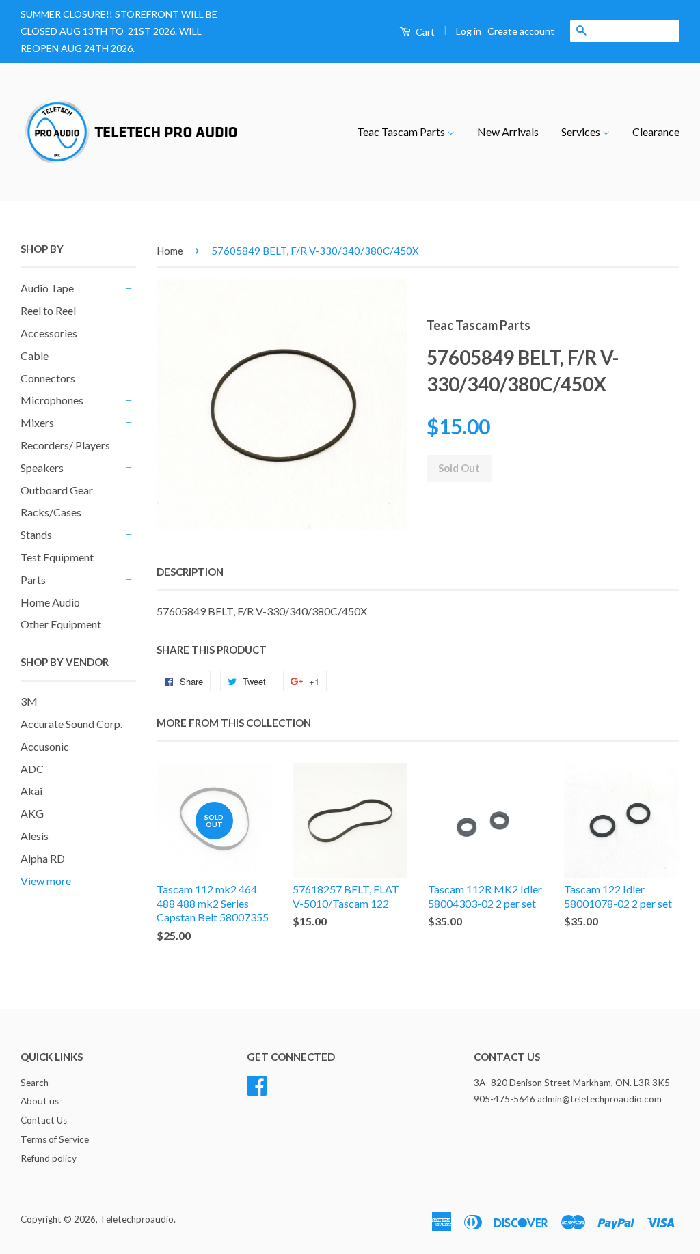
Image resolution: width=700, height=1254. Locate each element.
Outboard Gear (57, 490)
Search (35, 1082)
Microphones (52, 399)
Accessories (49, 332)
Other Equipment (61, 623)
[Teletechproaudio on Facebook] (257, 1083)
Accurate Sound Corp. (71, 723)
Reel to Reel (48, 310)
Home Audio (50, 602)
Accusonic (45, 746)
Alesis (35, 835)
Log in (468, 31)
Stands (36, 534)
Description (190, 572)
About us (40, 1101)
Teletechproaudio (137, 1219)
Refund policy (49, 1158)
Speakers (42, 467)
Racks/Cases (51, 511)
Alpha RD (43, 858)
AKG (32, 813)
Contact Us (44, 1120)
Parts (33, 579)
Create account (520, 31)
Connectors (48, 378)
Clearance (655, 131)
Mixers (37, 422)
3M (29, 701)
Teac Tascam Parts (402, 131)
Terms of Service (55, 1139)
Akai (31, 790)
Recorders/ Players (65, 444)
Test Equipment (57, 557)
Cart (424, 32)
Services (581, 131)
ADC (32, 768)
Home (170, 251)
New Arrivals (508, 131)
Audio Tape (47, 287)
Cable (35, 355)
